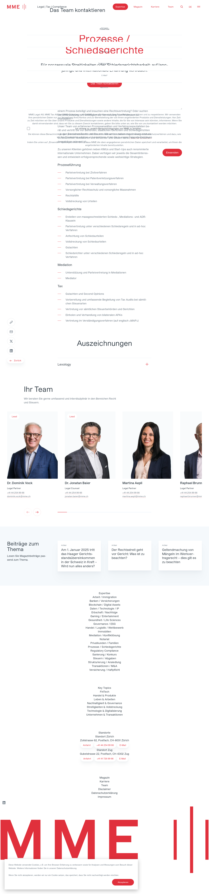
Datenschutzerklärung (66, 868)
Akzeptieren (123, 882)
